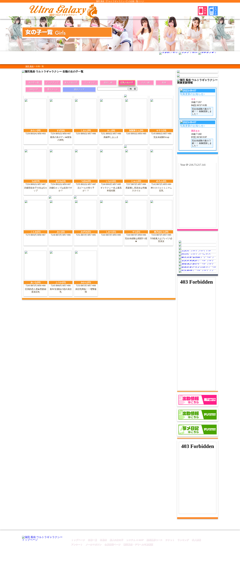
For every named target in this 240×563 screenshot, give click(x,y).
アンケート (76, 544)
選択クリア (79, 89)
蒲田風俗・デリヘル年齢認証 (138, 544)
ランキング (89, 82)
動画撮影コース (154, 539)
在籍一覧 (92, 539)
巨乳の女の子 (126, 82)
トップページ (78, 539)
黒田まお (195, 131)
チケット (169, 539)
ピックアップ (52, 82)
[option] (18, 33)
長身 (164, 82)
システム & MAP (134, 539)
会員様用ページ (112, 544)
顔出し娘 (108, 82)
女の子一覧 (34, 82)
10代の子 (34, 89)
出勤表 (103, 539)
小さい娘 (145, 82)
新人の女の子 (71, 82)
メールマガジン (93, 544)
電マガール (52, 89)
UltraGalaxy (138, 560)
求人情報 (196, 539)
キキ (193, 99)
